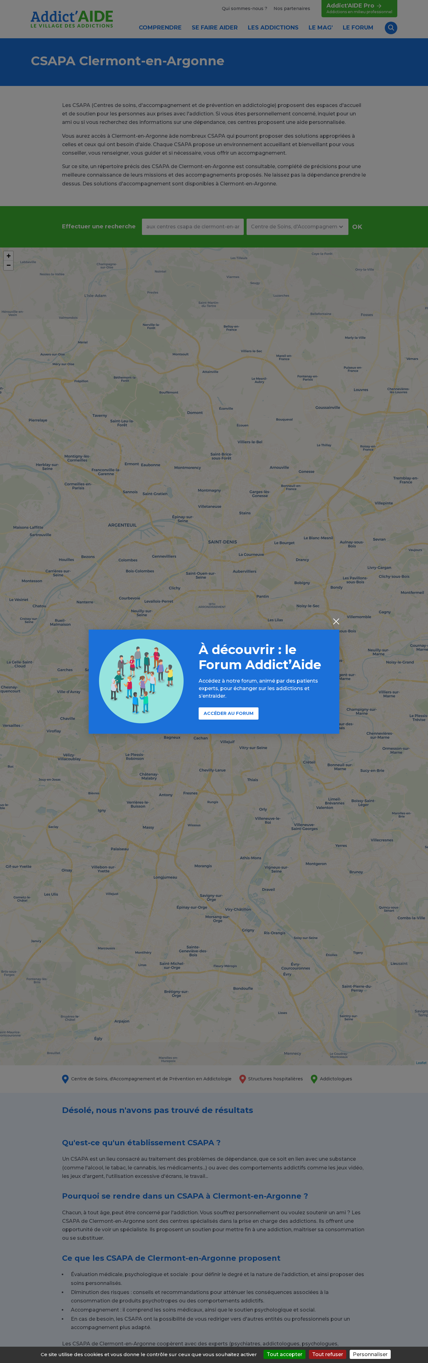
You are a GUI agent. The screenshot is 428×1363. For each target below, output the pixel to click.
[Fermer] (336, 622)
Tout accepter (284, 1354)
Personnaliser (370, 1354)
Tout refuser (327, 1354)
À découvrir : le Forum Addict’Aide (260, 657)
